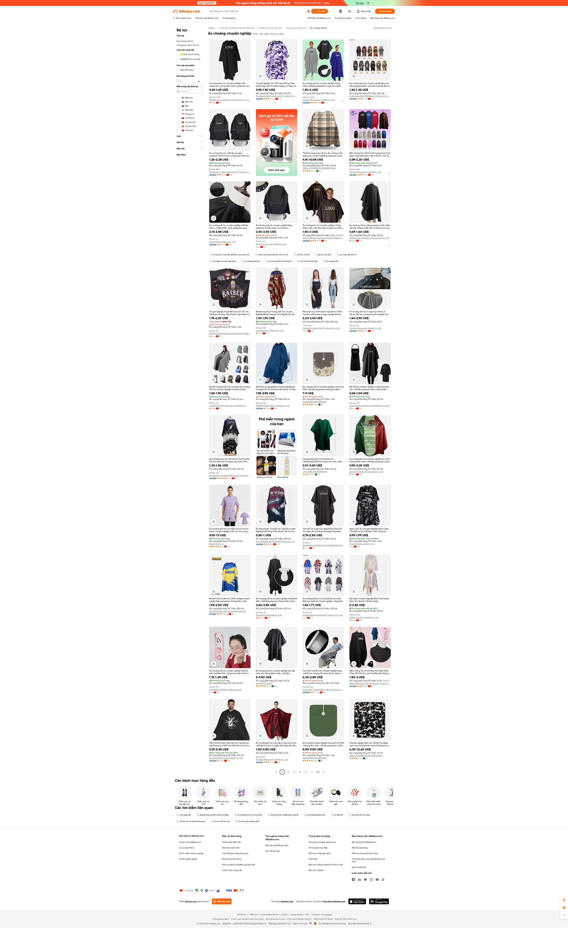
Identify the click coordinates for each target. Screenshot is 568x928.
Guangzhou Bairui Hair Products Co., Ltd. (321, 328)
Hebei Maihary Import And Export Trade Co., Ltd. (323, 238)
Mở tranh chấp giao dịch (320, 853)
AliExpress (242, 914)
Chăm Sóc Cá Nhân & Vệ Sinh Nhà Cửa (236, 28)
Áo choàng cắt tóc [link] (318, 28)
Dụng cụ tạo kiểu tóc (296, 28)
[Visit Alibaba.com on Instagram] (371, 879)
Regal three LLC (216, 544)
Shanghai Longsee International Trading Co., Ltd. (230, 172)
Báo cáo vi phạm (316, 870)
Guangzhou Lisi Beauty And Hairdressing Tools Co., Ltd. (323, 545)
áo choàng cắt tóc (252, 261)
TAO (307, 914)
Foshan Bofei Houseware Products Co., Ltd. (323, 615)
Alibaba (211, 28)
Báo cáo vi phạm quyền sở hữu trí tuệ (326, 864)
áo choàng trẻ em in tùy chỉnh (249, 815)
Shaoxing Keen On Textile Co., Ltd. (271, 244)
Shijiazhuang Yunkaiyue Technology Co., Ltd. (229, 100)
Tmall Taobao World (269, 914)
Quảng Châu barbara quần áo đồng (214, 815)
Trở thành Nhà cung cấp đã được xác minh (368, 860)
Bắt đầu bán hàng (360, 848)
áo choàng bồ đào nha (316, 815)
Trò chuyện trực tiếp (318, 848)
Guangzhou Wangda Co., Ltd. (269, 615)
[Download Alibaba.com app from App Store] (357, 901)
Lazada (284, 914)
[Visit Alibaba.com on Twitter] (365, 879)
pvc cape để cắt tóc (348, 255)
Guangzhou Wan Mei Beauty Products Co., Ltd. (370, 96)
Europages (327, 914)
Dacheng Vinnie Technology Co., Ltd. (366, 471)
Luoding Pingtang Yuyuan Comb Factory (227, 405)
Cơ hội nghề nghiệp (188, 859)
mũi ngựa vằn (185, 815)
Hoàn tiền (313, 859)
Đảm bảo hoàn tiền (231, 848)
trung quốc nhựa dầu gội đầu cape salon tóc (231, 255)
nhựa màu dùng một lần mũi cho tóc (273, 255)
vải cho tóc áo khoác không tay (192, 821)
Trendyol (316, 914)
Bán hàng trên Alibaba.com (364, 842)
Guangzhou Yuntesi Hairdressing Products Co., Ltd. (230, 475)
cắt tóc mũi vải (303, 255)
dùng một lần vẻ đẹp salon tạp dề (284, 815)
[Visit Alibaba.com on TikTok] (383, 879)
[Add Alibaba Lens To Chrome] (221, 901)
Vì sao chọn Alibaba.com (190, 842)
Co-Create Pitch (186, 848)
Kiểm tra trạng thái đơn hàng (365, 853)
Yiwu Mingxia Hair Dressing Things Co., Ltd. (275, 541)
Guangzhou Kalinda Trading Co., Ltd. (225, 689)
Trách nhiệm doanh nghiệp (191, 853)
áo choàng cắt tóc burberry (280, 261)
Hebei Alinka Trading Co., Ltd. (222, 242)
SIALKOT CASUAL (264, 683)
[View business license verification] (310, 923)
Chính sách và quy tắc (232, 870)
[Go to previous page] (276, 772)
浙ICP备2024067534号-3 (359, 923)
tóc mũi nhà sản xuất (309, 261)
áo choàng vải (332, 261)
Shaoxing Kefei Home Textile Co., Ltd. (273, 405)
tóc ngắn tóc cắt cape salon (224, 261)
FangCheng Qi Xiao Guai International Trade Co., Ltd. (230, 333)
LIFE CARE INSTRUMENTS (315, 471)
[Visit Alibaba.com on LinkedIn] (359, 879)
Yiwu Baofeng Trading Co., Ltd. (270, 330)
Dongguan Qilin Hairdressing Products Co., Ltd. (276, 96)
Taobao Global (296, 914)
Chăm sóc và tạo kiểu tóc (270, 28)
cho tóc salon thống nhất (248, 821)
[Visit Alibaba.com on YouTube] (377, 879)
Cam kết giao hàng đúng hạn (235, 853)
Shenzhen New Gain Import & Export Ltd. (227, 611)
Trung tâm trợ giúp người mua (322, 842)
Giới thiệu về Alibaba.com (191, 836)
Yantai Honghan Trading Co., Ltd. (364, 617)
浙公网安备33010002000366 (332, 923)
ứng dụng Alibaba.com (334, 901)
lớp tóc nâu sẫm (324, 255)
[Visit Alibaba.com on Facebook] (353, 879)
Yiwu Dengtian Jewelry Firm (362, 544)
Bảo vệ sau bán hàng (231, 859)
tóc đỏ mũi (338, 815)
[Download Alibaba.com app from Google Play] (379, 901)
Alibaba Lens (191, 901)
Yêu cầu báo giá (272, 851)
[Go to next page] (323, 772)
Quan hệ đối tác (359, 867)
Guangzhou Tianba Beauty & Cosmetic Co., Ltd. (323, 689)
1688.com (253, 914)
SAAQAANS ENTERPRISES (315, 402)
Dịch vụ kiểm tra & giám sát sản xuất (238, 864)
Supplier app (287, 901)
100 (317, 772)
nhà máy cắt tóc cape (361, 815)
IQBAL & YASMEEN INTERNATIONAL (319, 168)
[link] (564, 900)
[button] (308, 11)
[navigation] (189, 400)
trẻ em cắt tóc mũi (222, 821)
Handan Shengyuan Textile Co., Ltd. (319, 100)
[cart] (350, 12)
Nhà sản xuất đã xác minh (277, 845)
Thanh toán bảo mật (231, 842)
